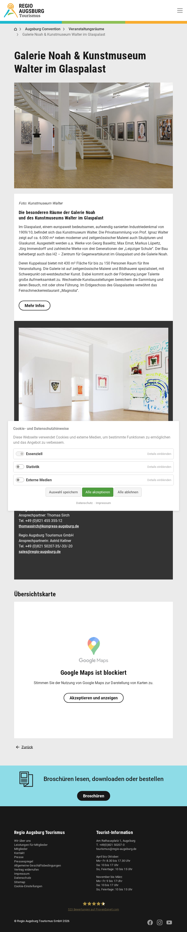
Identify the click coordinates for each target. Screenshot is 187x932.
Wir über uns (22, 840)
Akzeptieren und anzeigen (94, 697)
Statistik (32, 467)
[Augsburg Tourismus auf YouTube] (169, 925)
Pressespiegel (23, 861)
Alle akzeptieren (98, 492)
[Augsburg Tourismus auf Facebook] (150, 925)
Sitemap (19, 882)
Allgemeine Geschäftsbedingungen (37, 865)
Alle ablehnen (128, 492)
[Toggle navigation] (180, 10)
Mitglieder (20, 849)
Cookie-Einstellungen (28, 886)
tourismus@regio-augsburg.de (116, 849)
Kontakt (19, 853)
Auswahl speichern (63, 492)
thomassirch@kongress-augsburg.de (49, 526)
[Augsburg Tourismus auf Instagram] (159, 925)
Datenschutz (22, 877)
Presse (18, 857)
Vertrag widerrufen (26, 869)
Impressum (21, 873)
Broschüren (93, 795)
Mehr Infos (34, 305)
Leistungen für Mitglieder (30, 844)
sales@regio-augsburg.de (40, 551)
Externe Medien (39, 480)
